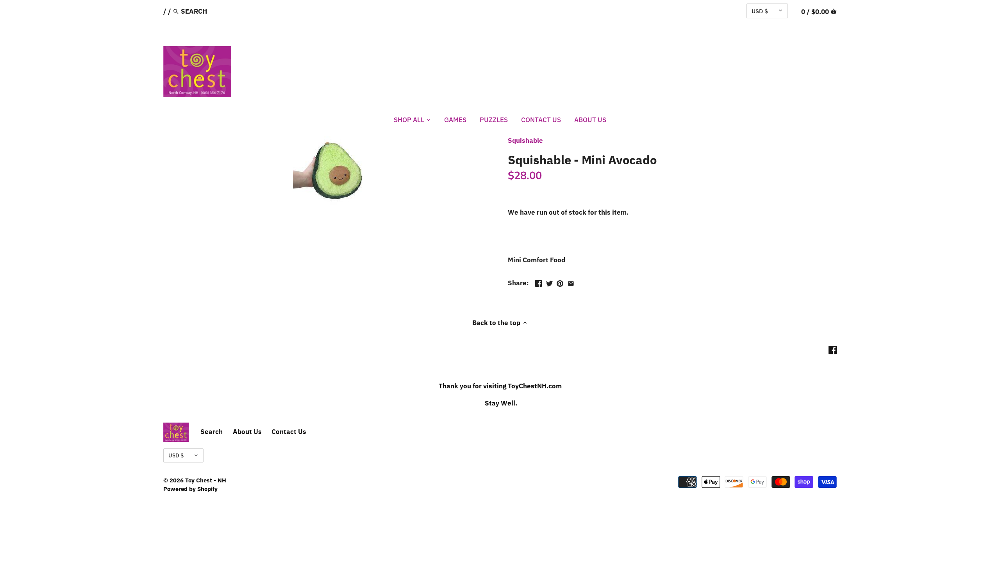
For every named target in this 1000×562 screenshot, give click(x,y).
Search (211, 431)
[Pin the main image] (560, 282)
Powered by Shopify (190, 489)
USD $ (760, 11)
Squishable (525, 140)
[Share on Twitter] (549, 282)
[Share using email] (571, 282)
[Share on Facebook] (538, 282)
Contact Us (288, 431)
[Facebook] (833, 349)
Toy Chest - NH (205, 480)
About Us (247, 431)
